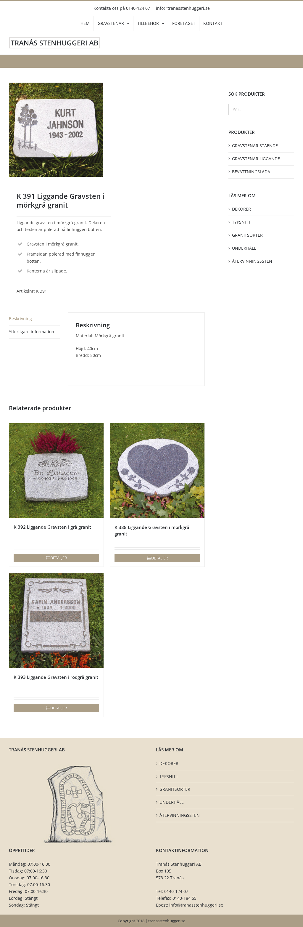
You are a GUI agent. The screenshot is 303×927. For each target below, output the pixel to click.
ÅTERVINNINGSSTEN (252, 261)
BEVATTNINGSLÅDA (251, 171)
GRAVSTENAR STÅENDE (255, 145)
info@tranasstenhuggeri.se (183, 8)
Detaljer (58, 557)
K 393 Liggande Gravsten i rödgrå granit (56, 677)
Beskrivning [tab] (20, 318)
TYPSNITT (241, 222)
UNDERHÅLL (244, 248)
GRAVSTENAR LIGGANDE (256, 158)
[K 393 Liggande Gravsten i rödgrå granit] (56, 620)
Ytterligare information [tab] (31, 331)
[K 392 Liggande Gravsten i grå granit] (56, 470)
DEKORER (241, 209)
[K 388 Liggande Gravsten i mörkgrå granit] (157, 470)
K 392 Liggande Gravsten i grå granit (52, 527)
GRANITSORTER (247, 235)
